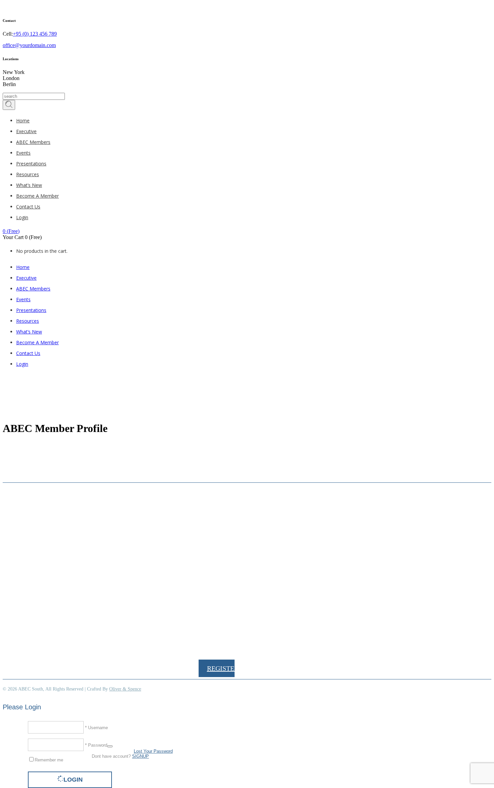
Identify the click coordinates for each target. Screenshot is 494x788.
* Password (95, 744)
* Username (96, 727)
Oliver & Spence (125, 689)
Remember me (49, 759)
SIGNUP (140, 756)
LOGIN (73, 779)
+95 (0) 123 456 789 (35, 34)
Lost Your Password (153, 751)
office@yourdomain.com (29, 45)
